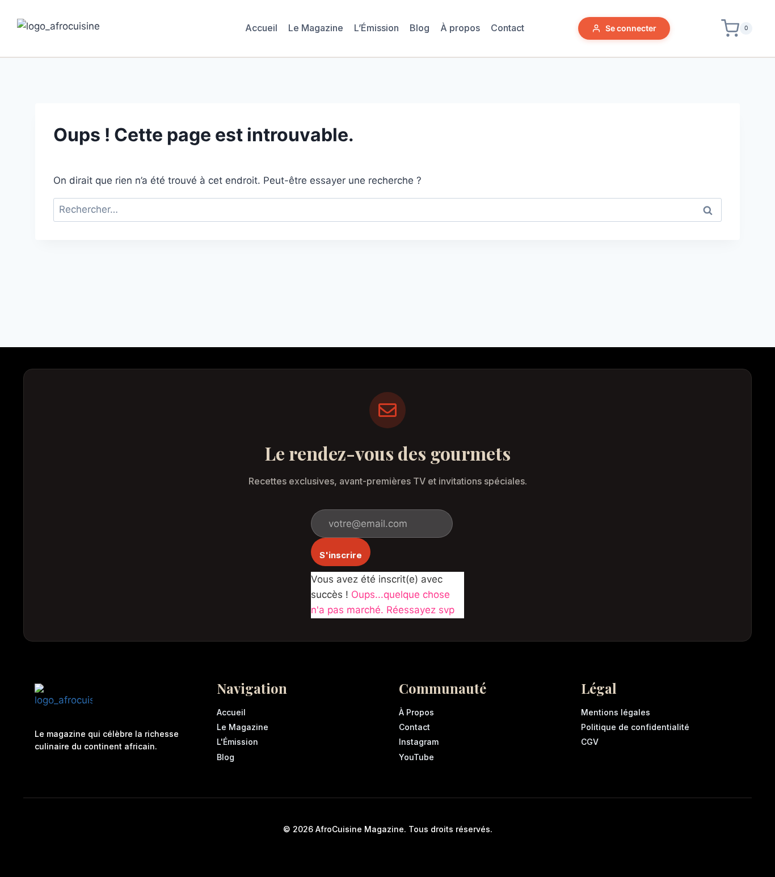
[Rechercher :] (387, 209)
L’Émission (376, 27)
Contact (507, 27)
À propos (460, 27)
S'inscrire (340, 555)
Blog (419, 27)
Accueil (261, 27)
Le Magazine (315, 27)
